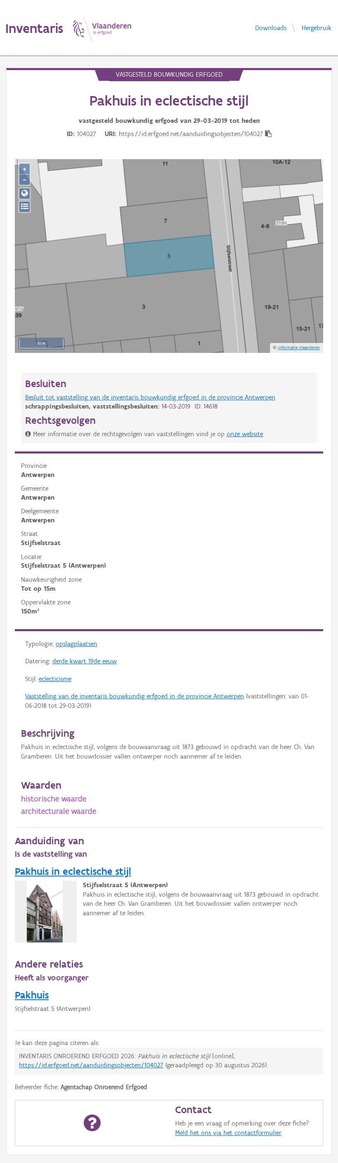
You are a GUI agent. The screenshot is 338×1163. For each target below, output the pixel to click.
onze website (245, 434)
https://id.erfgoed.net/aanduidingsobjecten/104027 (91, 1065)
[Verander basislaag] (24, 207)
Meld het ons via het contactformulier (228, 1133)
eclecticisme (55, 679)
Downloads (270, 27)
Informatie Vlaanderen (299, 347)
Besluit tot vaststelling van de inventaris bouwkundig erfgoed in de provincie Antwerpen (150, 397)
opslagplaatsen (76, 644)
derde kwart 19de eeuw (84, 661)
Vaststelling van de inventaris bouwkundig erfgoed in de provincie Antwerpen (134, 696)
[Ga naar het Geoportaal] (24, 193)
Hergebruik (316, 27)
